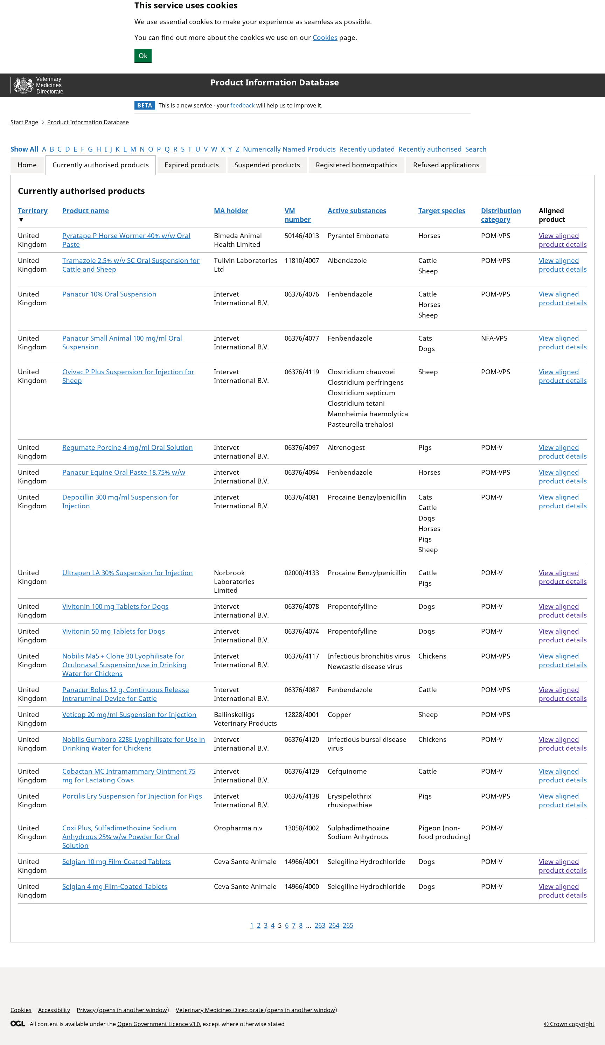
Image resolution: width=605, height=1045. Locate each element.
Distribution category (501, 215)
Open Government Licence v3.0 (158, 1024)
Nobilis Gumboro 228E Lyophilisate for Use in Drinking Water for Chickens (133, 744)
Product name (85, 210)
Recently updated (367, 149)
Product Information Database (274, 82)
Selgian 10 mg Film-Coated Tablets (116, 861)
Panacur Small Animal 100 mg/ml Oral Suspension (122, 342)
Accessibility (54, 1010)
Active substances (357, 210)
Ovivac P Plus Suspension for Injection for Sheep (128, 376)
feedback (242, 105)
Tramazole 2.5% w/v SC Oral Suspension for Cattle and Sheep (131, 265)
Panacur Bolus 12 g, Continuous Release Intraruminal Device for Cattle (125, 694)
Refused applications (446, 165)
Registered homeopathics (356, 165)
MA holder (231, 210)
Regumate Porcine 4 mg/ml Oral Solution (127, 447)
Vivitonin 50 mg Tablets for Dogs (113, 631)
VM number (298, 215)
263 (320, 925)
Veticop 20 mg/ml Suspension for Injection (129, 714)
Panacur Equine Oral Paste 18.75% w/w (123, 472)
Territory (33, 210)
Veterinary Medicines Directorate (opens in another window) (256, 1010)
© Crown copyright (569, 1023)
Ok (143, 55)
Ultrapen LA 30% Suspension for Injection (127, 572)
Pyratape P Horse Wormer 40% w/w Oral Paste (126, 240)
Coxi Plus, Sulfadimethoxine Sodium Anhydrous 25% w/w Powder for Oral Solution (120, 836)
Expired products (192, 165)
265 (348, 925)
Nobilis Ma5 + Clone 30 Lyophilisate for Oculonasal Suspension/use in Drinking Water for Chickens (124, 665)
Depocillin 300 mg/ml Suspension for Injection (120, 501)
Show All (25, 149)
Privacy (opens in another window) (123, 1010)
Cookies (325, 37)
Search (476, 149)
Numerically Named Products (289, 149)
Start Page (24, 122)
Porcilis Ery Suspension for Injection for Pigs (132, 796)
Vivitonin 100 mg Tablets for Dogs (115, 606)
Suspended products (267, 165)
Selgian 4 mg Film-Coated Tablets (114, 886)
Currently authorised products (101, 165)
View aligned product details (563, 240)
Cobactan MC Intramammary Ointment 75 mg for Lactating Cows (128, 776)
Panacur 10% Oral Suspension (109, 294)
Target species (441, 210)
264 (334, 925)
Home (27, 165)
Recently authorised (430, 149)
